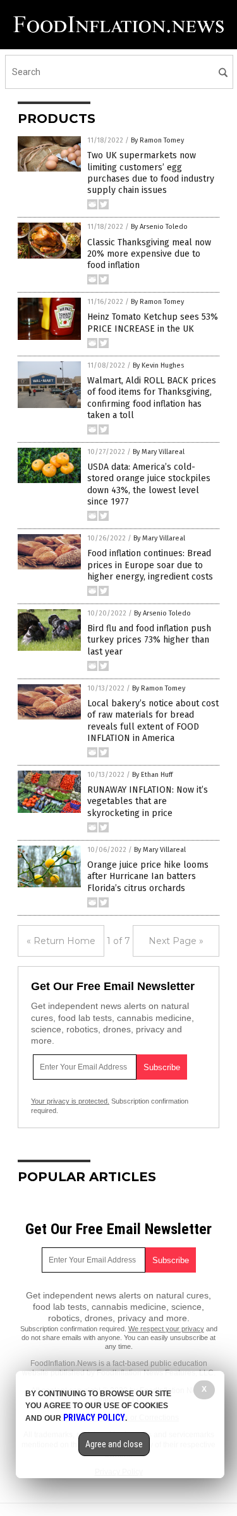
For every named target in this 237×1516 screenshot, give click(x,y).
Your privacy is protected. (70, 1101)
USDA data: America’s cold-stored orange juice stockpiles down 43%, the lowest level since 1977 (148, 484)
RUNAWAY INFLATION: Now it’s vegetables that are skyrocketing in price (147, 801)
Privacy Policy (94, 1418)
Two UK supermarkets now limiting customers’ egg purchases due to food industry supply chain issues (150, 172)
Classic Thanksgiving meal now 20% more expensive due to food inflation (149, 254)
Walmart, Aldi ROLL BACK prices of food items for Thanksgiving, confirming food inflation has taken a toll (151, 398)
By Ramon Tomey (157, 140)
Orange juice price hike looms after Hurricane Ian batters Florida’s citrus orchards (148, 876)
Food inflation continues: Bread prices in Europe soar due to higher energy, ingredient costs (150, 564)
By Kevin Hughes (158, 365)
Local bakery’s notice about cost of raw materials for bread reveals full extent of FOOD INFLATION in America (153, 720)
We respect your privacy (166, 1328)
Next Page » (176, 941)
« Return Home (61, 941)
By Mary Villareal (159, 452)
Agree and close (114, 1444)
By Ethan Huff (152, 775)
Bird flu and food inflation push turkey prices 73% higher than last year (149, 639)
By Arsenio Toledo (159, 227)
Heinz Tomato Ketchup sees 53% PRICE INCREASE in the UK (152, 323)
